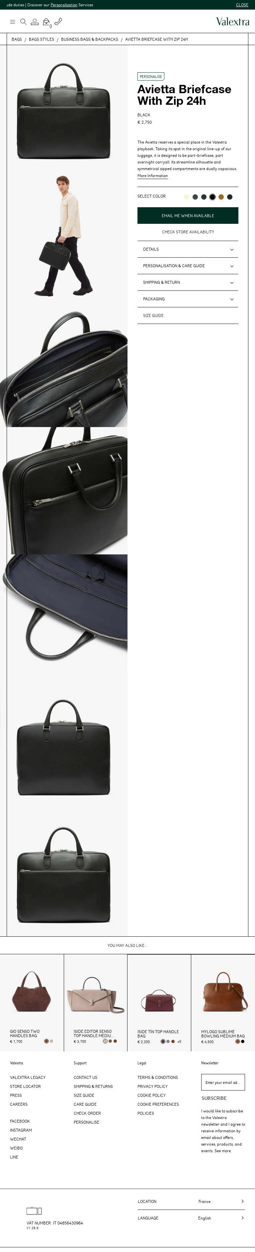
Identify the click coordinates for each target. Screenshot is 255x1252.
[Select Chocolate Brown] (115, 1041)
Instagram (21, 1130)
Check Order (87, 1113)
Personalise (86, 1122)
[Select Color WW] (186, 197)
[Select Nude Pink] (51, 1041)
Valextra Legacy (27, 1077)
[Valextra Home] (232, 21)
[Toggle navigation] (12, 22)
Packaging (154, 299)
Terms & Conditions (157, 1077)
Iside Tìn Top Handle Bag (158, 1034)
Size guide (153, 315)
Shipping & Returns (93, 1086)
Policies (145, 1113)
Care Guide (85, 1104)
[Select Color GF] (195, 197)
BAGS (17, 39)
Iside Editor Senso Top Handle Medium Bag (94, 1033)
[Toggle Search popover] (23, 22)
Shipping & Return (161, 282)
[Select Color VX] (204, 197)
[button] (35, 22)
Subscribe (214, 1098)
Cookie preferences (158, 1104)
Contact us (85, 1077)
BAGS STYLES (41, 39)
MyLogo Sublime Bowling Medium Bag (223, 1034)
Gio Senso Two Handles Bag (25, 1033)
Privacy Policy (152, 1086)
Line (14, 1157)
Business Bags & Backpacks (89, 39)
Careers (19, 1104)
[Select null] (110, 1041)
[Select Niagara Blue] (168, 1041)
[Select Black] (242, 1041)
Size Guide (84, 1095)
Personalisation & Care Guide (174, 266)
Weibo (16, 1148)
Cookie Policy (151, 1095)
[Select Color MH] (221, 197)
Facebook (20, 1121)
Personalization (50, 5)
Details (151, 249)
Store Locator (25, 1086)
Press (16, 1095)
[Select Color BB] (229, 197)
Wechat (18, 1139)
